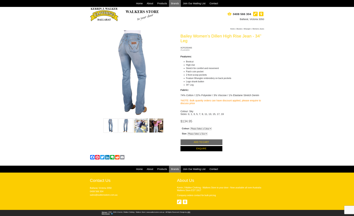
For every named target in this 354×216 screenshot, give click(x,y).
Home (139, 3)
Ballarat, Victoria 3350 (252, 19)
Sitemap (104, 212)
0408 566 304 (242, 14)
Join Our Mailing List (194, 3)
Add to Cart (201, 142)
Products (162, 3)
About (150, 3)
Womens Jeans (258, 29)
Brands (175, 3)
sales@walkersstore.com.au (104, 195)
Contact (213, 3)
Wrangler (247, 29)
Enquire (201, 148)
